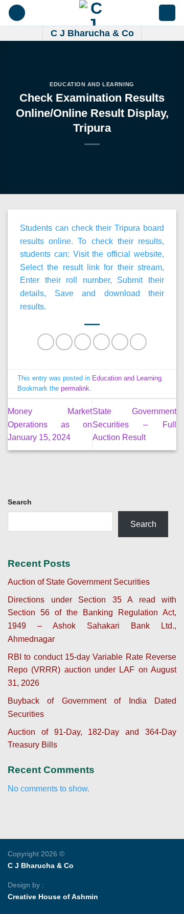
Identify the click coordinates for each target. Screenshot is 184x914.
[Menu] (17, 13)
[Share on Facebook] (64, 341)
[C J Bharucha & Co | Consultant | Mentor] (92, 13)
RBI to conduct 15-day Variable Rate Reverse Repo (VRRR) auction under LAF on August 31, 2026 (92, 670)
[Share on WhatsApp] (45, 341)
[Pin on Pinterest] (119, 341)
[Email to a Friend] (101, 341)
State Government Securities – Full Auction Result (135, 424)
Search (20, 502)
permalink (75, 388)
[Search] (167, 13)
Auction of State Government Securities (79, 582)
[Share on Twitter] (82, 341)
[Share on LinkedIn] (138, 341)
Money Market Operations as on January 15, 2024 (50, 424)
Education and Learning (92, 84)
